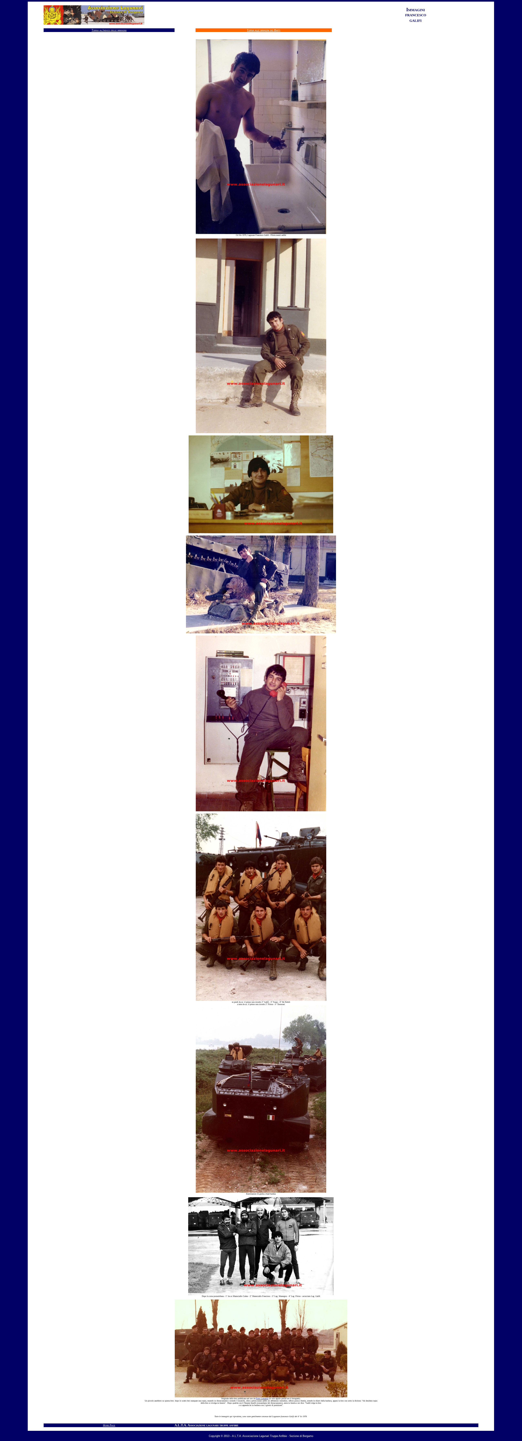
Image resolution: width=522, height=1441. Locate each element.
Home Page (109, 1425)
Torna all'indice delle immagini (109, 30)
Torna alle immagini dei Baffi (263, 30)
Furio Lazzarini (262, 1398)
